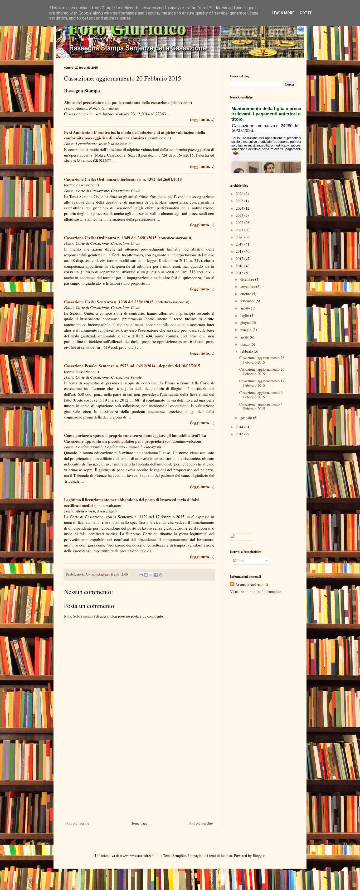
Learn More (283, 13)
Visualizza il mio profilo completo (255, 591)
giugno (246, 322)
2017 (240, 258)
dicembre (247, 279)
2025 (240, 200)
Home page (138, 823)
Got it (306, 13)
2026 (240, 193)
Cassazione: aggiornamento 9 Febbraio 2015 (261, 394)
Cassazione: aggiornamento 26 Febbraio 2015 (261, 360)
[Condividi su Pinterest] (160, 574)
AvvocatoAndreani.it (251, 584)
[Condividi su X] (150, 574)
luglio (245, 315)
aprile (245, 337)
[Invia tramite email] (140, 574)
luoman (226, 855)
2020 (240, 236)
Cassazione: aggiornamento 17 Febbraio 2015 (261, 383)
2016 (240, 265)
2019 (240, 244)
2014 (240, 426)
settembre (248, 300)
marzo (245, 344)
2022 (240, 222)
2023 (240, 215)
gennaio (246, 417)
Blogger (258, 855)
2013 (240, 433)
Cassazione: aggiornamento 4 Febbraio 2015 (261, 406)
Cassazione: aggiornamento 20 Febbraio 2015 (261, 371)
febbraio (247, 351)
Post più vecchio (200, 823)
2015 (240, 272)
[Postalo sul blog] (145, 574)
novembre (248, 286)
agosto (245, 307)
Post (240, 560)
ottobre (246, 293)
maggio (246, 329)
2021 (240, 229)
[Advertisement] (139, 776)
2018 (240, 251)
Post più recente (77, 823)
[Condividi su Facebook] (155, 574)
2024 (240, 208)
